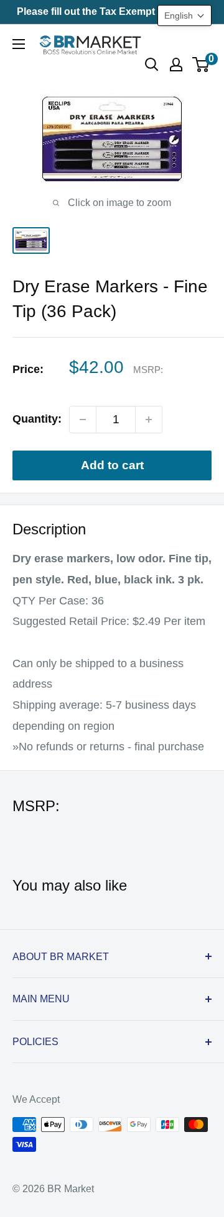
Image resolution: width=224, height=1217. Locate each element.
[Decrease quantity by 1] (83, 419)
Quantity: (37, 419)
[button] (184, 15)
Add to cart (112, 465)
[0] (201, 64)
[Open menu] (18, 44)
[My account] (176, 64)
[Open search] (152, 64)
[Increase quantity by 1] (149, 419)
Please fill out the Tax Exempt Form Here (112, 11)
